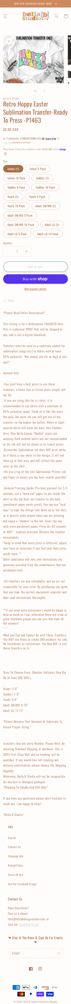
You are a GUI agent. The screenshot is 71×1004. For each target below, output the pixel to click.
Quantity (7, 243)
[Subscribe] (58, 953)
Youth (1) (13, 196)
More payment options (35, 289)
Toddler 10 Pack (45, 187)
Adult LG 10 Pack (47, 234)
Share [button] (11, 300)
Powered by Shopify (47, 1001)
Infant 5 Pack (38, 169)
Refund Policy (15, 865)
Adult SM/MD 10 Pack (20, 224)
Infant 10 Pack (16, 178)
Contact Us (14, 847)
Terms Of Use (15, 874)
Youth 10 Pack (16, 206)
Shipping (7, 142)
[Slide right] (44, 91)
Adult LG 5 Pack (17, 234)
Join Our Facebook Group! (22, 884)
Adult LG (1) (52, 224)
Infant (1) (13, 169)
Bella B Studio (30, 1001)
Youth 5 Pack (37, 196)
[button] (5, 16)
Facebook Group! (29, 924)
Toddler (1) (42, 178)
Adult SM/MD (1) (46, 206)
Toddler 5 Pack (16, 187)
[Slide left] (26, 91)
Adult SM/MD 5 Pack (20, 215)
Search (12, 837)
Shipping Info (15, 856)
